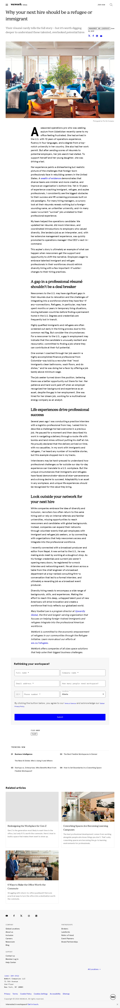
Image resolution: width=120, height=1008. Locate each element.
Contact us (10, 956)
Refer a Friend (67, 935)
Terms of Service (70, 703)
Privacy (7, 994)
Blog (7, 945)
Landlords (65, 932)
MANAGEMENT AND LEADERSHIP (99, 28)
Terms (15, 994)
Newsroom (10, 942)
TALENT (34, 734)
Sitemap (66, 994)
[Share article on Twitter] (89, 36)
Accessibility (55, 994)
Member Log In (12, 959)
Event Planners (67, 938)
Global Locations (13, 929)
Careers (9, 938)
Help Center (11, 962)
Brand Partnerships (69, 942)
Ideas (24, 5)
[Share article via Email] (101, 36)
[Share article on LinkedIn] (97, 36)
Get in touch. (33, 1004)
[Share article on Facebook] (93, 36)
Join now (101, 5)
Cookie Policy (25, 994)
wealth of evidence (51, 178)
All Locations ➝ (94, 969)
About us (9, 932)
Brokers (64, 929)
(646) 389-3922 (11, 976)
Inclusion (9, 935)
